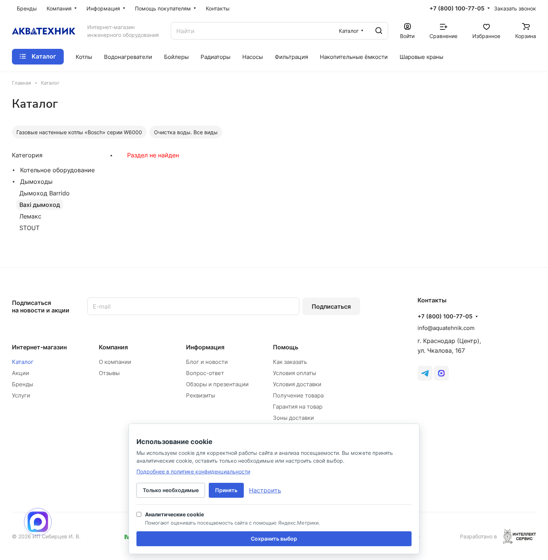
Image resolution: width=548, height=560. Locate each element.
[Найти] (378, 31)
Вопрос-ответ (205, 373)
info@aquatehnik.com (446, 327)
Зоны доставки (293, 417)
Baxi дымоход (39, 204)
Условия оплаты (294, 373)
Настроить (265, 490)
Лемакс (30, 216)
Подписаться (331, 306)
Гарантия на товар (297, 406)
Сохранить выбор (274, 538)
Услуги (21, 395)
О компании (115, 361)
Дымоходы (36, 181)
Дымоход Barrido (44, 193)
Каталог (23, 361)
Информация (205, 347)
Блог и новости (207, 361)
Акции (20, 373)
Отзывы (109, 373)
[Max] (441, 373)
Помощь (285, 347)
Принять (226, 490)
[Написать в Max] (38, 522)
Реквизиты (200, 395)
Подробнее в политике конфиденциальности (193, 471)
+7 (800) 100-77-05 (456, 8)
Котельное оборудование (57, 170)
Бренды (22, 384)
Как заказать (290, 361)
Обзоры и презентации (217, 384)
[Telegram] (425, 373)
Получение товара (298, 395)
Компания (113, 347)
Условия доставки (297, 384)
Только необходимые (171, 490)
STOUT (29, 228)
